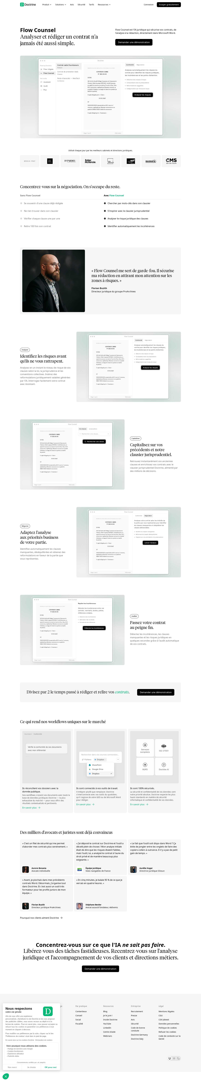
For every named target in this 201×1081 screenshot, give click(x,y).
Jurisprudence (93, 428)
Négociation (140, 65)
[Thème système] (170, 1058)
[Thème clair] (174, 1058)
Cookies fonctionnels (15, 1051)
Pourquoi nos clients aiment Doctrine (39, 917)
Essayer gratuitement (169, 4)
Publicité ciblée (13, 1056)
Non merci (12, 1067)
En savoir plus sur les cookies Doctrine (19, 1040)
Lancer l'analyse (150, 543)
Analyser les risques (142, 95)
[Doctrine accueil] (28, 4)
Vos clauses (82, 428)
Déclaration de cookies (43, 1040)
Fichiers (88, 759)
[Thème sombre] (178, 1058)
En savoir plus (29, 807)
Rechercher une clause (95, 441)
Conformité (130, 65)
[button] (5, 1076)
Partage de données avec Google (20, 1049)
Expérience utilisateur (16, 1054)
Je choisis (31, 1067)
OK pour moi (50, 1067)
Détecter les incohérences (94, 628)
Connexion (149, 4)
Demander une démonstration (134, 42)
